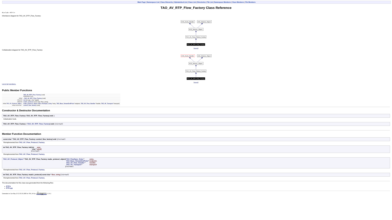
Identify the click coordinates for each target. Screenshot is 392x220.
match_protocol (28, 102)
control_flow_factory (29, 105)
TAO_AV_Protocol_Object (14, 103)
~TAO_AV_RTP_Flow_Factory (32, 98)
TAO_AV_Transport (107, 103)
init (24, 100)
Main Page (142, 2)
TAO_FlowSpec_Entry (45, 103)
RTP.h (8, 186)
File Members (250, 2)
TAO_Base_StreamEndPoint (65, 103)
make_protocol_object (30, 103)
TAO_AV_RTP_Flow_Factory (32, 95)
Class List (192, 2)
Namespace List (153, 2)
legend (196, 48)
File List (210, 2)
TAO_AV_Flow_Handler (88, 103)
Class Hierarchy (166, 2)
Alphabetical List (180, 2)
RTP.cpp (9, 188)
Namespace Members (222, 2)
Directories (201, 2)
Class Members (238, 2)
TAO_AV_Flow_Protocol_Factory (32, 142)
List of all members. (9, 84)
